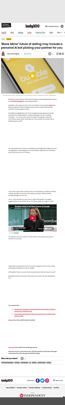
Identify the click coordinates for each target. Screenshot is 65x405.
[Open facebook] (38, 380)
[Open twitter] (42, 380)
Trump (29, 32)
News (12, 32)
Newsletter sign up (53, 26)
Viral (3, 39)
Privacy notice (22, 387)
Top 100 (3, 32)
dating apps (24, 362)
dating (9, 39)
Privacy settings (34, 387)
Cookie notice (47, 387)
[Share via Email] (63, 54)
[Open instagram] (47, 380)
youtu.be (16, 233)
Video (51, 32)
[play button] (32, 76)
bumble (34, 362)
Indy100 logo (33, 26)
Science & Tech (40, 32)
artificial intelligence (17, 101)
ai (30, 362)
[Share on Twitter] (60, 54)
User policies (10, 387)
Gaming (20, 32)
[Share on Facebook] (57, 54)
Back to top (59, 380)
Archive (56, 387)
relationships (41, 362)
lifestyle (17, 362)
